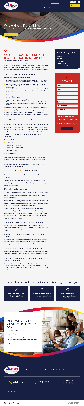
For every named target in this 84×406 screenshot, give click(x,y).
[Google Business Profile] (8, 391)
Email (58, 97)
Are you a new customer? (62, 105)
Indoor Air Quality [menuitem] (55, 7)
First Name (59, 85)
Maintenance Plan (30, 2)
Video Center (72, 369)
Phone (58, 93)
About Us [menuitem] (34, 7)
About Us (32, 369)
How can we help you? (61, 109)
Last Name (59, 89)
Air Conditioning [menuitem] (41, 7)
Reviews (44, 2)
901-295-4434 (75, 2)
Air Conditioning (39, 369)
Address (59, 101)
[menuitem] (67, 56)
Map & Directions (69, 383)
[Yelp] (15, 391)
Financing (38, 2)
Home (27, 369)
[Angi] (11, 391)
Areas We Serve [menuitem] (64, 7)
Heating (46, 369)
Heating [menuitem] (48, 7)
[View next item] (38, 348)
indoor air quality (29, 109)
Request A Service (10, 34)
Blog (48, 2)
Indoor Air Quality (53, 369)
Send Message (66, 128)
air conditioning (23, 148)
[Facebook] (5, 391)
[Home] (11, 6)
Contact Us (73, 5)
